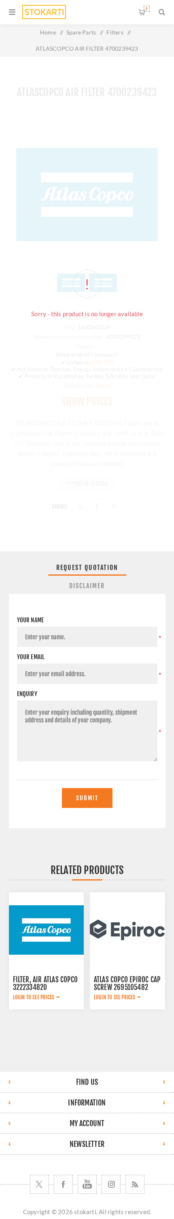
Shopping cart (147, 8)
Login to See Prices (34, 997)
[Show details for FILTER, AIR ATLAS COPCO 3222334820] (46, 930)
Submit (87, 798)
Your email (31, 657)
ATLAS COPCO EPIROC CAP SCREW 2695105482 (127, 983)
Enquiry (27, 694)
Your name (30, 620)
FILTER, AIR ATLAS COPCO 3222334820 (45, 983)
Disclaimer (87, 586)
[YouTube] (87, 1184)
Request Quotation (87, 567)
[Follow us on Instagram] (111, 1184)
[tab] (87, 567)
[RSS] (134, 1184)
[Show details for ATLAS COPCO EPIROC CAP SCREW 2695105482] (127, 930)
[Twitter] (39, 1184)
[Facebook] (63, 1184)
